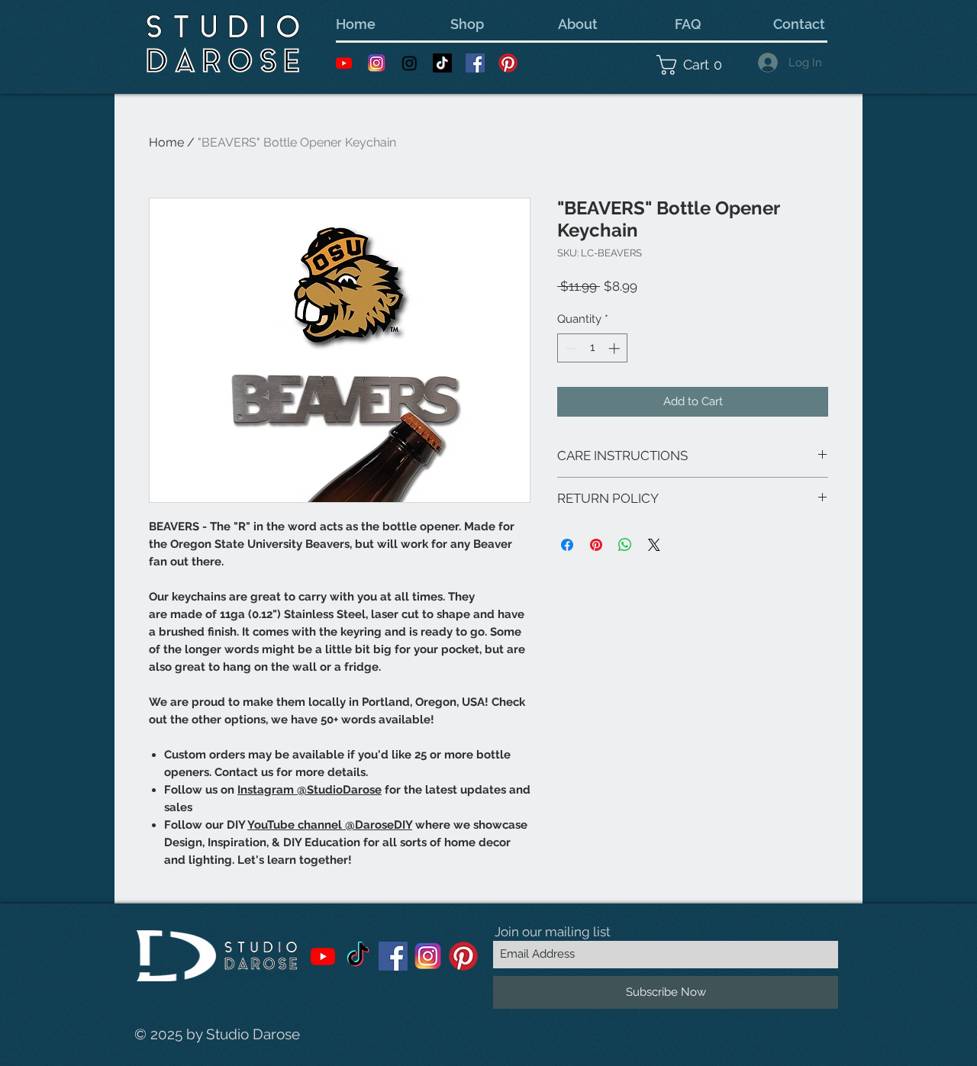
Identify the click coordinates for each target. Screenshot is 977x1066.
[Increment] (615, 348)
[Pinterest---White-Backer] (508, 62)
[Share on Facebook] (567, 545)
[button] (693, 65)
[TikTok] (442, 62)
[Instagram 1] (376, 62)
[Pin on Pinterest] (596, 545)
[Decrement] (569, 348)
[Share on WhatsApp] (625, 545)
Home (166, 142)
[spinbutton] (592, 348)
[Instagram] (409, 62)
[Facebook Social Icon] (475, 62)
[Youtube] (343, 62)
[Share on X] (654, 545)
